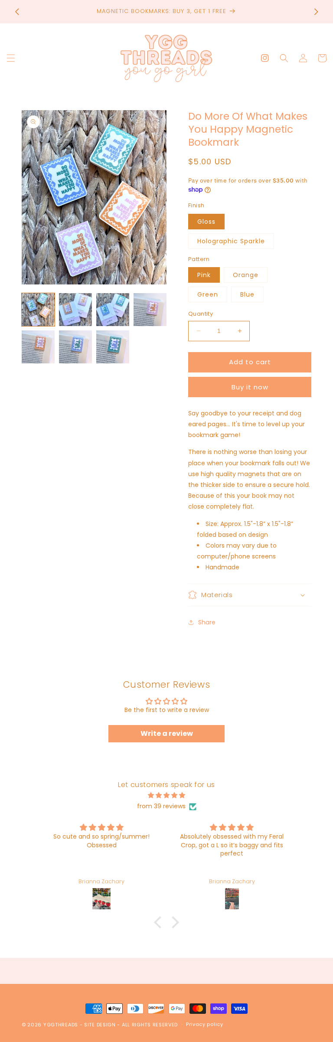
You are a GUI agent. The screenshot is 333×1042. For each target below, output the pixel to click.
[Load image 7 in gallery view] (112, 346)
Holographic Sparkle (231, 241)
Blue (247, 294)
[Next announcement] (316, 11)
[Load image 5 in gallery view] (38, 346)
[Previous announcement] (16, 11)
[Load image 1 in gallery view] (38, 309)
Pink (204, 275)
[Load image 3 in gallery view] (112, 309)
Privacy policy (204, 1024)
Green (207, 294)
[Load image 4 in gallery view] (150, 309)
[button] (10, 58)
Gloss (206, 221)
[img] (166, 795)
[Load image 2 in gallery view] (75, 309)
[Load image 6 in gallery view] (75, 346)
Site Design (100, 1024)
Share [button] (206, 622)
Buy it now (250, 387)
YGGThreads (60, 1024)
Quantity (200, 314)
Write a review (166, 733)
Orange (245, 275)
